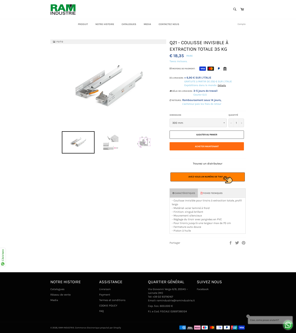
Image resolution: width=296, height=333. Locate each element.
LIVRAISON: (177, 78)
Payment (104, 294)
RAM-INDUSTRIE (66, 327)
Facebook (203, 289)
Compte (242, 24)
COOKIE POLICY (108, 305)
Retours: (176, 100)
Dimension (175, 115)
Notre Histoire (104, 24)
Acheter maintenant (207, 146)
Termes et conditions (112, 300)
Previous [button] (60, 142)
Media (147, 24)
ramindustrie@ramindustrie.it (176, 300)
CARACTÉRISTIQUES (184, 193)
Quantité (233, 115)
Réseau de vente (60, 294)
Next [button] (161, 142)
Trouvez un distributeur (207, 163)
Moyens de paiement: (183, 68)
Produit (83, 24)
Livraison (105, 289)
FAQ (101, 311)
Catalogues (129, 24)
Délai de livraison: (182, 91)
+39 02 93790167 (163, 296)
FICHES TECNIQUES (212, 193)
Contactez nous (169, 24)
